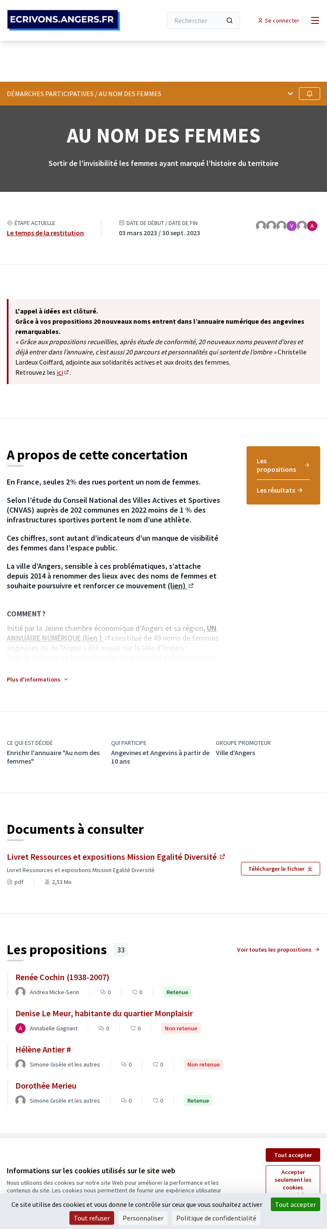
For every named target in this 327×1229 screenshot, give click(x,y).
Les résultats (276, 490)
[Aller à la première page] (63, 20)
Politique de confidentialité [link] (216, 1218)
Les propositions (276, 464)
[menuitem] (283, 467)
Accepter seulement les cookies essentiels (293, 1183)
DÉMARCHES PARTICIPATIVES (50, 93)
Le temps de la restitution (45, 232)
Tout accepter (293, 1155)
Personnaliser (143, 1218)
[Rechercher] (229, 20)
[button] (38, 679)
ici (63, 372)
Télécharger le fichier (276, 869)
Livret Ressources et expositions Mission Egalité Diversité (117, 856)
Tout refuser (92, 1218)
